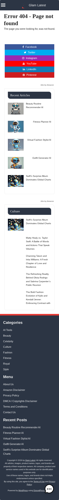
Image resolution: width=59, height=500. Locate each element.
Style (6, 369)
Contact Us (9, 412)
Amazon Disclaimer (14, 390)
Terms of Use (39, 481)
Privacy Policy (11, 395)
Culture (7, 347)
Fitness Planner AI (13, 433)
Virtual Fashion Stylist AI (16, 438)
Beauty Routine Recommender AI (21, 427)
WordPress (23, 490)
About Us (8, 384)
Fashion (7, 352)
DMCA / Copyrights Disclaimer (20, 401)
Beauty (7, 335)
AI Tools (7, 330)
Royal (6, 363)
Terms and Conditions (15, 406)
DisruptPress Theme (42, 490)
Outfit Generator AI (13, 444)
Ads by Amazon (47, 85)
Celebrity (8, 341)
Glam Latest (37, 5)
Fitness (7, 358)
